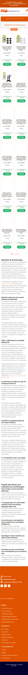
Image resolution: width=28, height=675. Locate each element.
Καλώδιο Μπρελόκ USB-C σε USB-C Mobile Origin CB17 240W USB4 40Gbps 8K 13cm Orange (7, 122)
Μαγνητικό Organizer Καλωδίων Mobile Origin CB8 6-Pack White (21, 48)
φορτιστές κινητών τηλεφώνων (16, 375)
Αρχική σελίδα (9, 18)
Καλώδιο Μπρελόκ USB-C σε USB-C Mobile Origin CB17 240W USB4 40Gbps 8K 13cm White (21, 159)
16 (15, 254)
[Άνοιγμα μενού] (3, 10)
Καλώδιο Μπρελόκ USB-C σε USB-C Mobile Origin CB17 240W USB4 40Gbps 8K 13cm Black (7, 159)
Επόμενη (18, 254)
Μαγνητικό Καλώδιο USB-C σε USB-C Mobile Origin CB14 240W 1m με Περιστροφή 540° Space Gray (21, 195)
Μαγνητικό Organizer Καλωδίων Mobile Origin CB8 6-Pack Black (7, 48)
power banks (6, 377)
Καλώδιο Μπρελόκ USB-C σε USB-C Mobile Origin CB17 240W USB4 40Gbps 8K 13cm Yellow (21, 122)
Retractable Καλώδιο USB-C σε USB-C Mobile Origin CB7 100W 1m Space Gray (7, 231)
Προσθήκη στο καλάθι (7, 64)
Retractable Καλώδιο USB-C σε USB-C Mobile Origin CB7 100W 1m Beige (21, 231)
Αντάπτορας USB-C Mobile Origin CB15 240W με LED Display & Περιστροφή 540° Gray (21, 84)
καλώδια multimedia (6, 283)
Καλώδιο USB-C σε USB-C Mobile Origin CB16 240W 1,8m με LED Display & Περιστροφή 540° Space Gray (7, 195)
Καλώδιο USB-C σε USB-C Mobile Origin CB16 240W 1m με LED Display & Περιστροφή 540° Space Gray (7, 85)
